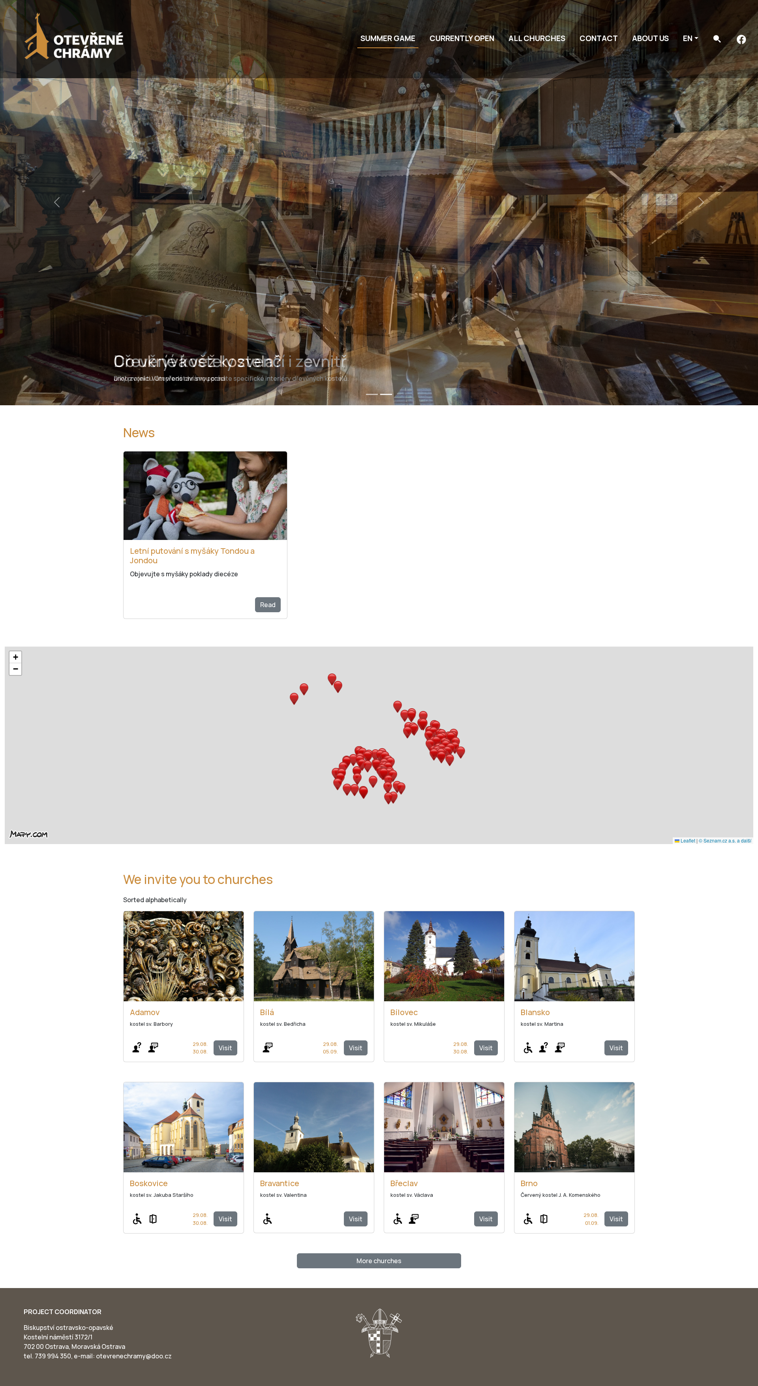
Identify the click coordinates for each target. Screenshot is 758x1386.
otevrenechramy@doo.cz (134, 1356)
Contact (599, 38)
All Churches (536, 38)
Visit (225, 1048)
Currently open (462, 38)
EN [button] (687, 38)
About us (650, 38)
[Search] (717, 38)
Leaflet (687, 840)
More (379, 1260)
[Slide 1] (372, 394)
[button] (380, 756)
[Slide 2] (386, 394)
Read (268, 604)
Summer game (387, 38)
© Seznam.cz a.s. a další (725, 840)
